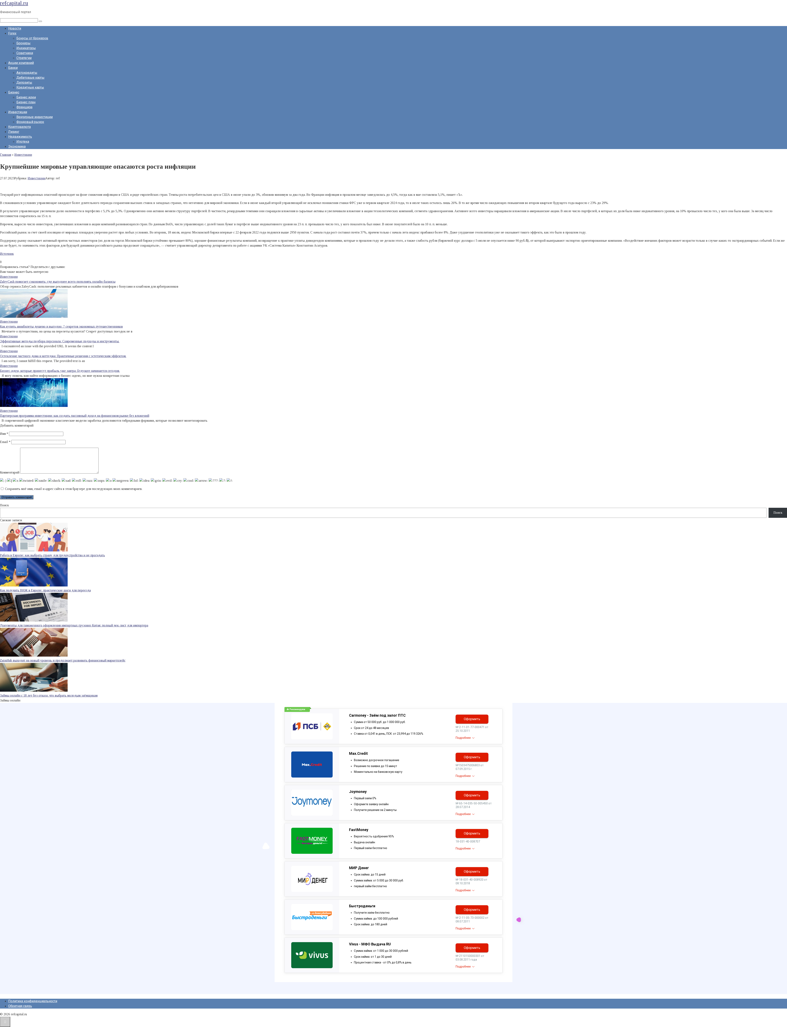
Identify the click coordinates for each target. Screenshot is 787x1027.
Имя (4, 433)
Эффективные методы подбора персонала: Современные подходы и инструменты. (59, 341)
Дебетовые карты (30, 78)
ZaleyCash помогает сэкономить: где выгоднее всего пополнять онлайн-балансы (57, 281)
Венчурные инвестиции (34, 117)
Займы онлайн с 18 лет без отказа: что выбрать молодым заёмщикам (49, 695)
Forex (12, 33)
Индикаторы (26, 48)
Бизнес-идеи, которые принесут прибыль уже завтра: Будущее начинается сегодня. (60, 370)
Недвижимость (20, 137)
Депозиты (24, 82)
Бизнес (13, 92)
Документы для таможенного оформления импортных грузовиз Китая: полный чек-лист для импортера (74, 625)
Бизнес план (25, 102)
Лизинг (13, 132)
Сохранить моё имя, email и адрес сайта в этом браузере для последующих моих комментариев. (73, 489)
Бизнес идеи (26, 97)
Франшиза (24, 107)
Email (5, 442)
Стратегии (24, 58)
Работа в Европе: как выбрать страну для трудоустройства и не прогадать (52, 555)
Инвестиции (17, 112)
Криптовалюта (19, 127)
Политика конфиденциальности (32, 1001)
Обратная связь (20, 1006)
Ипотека (22, 141)
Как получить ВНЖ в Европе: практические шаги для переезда (45, 590)
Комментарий (9, 472)
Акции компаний (21, 63)
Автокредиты (26, 73)
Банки (13, 68)
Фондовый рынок (30, 122)
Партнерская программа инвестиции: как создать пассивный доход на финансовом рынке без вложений (74, 415)
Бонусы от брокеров (32, 38)
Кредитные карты (30, 87)
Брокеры (23, 43)
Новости (14, 28)
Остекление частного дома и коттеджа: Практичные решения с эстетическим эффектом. (63, 356)
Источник (7, 253)
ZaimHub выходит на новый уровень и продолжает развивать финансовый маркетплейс (62, 660)
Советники (24, 53)
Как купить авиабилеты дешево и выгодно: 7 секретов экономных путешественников (61, 326)
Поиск (4, 505)
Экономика (17, 146)
